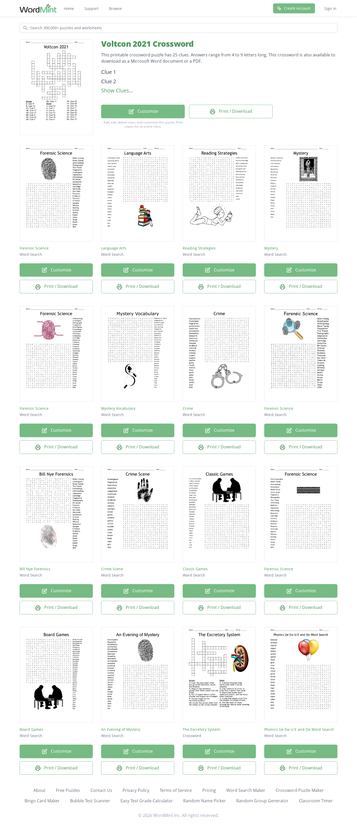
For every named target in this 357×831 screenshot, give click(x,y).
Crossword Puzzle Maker (300, 790)
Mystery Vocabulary (118, 408)
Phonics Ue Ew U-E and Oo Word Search (299, 729)
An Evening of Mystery (120, 729)
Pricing (209, 790)
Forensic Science (34, 248)
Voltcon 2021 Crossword (147, 43)
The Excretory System (201, 729)
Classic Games (195, 568)
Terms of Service (176, 790)
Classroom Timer (316, 801)
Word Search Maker (245, 790)
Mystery (271, 248)
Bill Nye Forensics (35, 568)
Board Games (31, 729)
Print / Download (235, 111)
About (39, 790)
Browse (115, 8)
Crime (188, 408)
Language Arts (113, 248)
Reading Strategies (199, 248)
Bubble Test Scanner (90, 801)
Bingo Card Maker (42, 801)
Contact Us (101, 790)
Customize (147, 111)
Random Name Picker (204, 801)
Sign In (330, 8)
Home (69, 8)
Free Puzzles (68, 790)
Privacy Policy (136, 790)
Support (91, 8)
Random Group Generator (262, 801)
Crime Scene (112, 568)
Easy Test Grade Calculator (146, 801)
